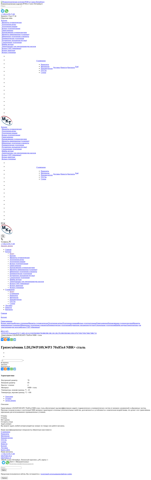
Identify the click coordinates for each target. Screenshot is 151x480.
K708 (91, 333)
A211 (30, 333)
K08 (42, 333)
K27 (57, 333)
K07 (39, 333)
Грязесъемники (102, 323)
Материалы (5, 436)
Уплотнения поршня (70, 323)
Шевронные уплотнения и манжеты (34, 325)
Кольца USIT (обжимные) (30, 327)
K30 (61, 333)
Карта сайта (5, 450)
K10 (48, 333)
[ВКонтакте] (2, 339)
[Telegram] (14, 339)
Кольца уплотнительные (87, 323)
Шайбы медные (121, 325)
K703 (79, 333)
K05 (33, 333)
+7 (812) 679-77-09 (8, 14)
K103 (71, 333)
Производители (7, 438)
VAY (3, 333)
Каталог (13, 256)
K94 (67, 333)
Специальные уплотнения (105, 325)
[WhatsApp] (11, 339)
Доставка (4, 448)
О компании (14, 293)
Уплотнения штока (55, 323)
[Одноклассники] (5, 339)
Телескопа (12, 333)
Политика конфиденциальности (21, 464)
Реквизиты (5, 434)
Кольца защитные (7, 323)
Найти (4, 470)
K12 (54, 333)
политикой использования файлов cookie (56, 474)
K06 (36, 333)
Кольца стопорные (21, 323)
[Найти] (2, 8)
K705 (83, 333)
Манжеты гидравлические (38, 323)
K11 (51, 333)
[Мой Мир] (8, 339)
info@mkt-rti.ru (6, 456)
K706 (87, 333)
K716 (95, 333)
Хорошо (4, 478)
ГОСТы (4, 440)
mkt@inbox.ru (6, 458)
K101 (7, 333)
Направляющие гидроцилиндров (120, 323)
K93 (64, 333)
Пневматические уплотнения (59, 325)
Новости (4, 444)
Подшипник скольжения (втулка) (82, 325)
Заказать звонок (7, 246)
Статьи (3, 442)
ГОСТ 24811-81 (22, 333)
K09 (45, 333)
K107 (75, 333)
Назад (12, 254)
